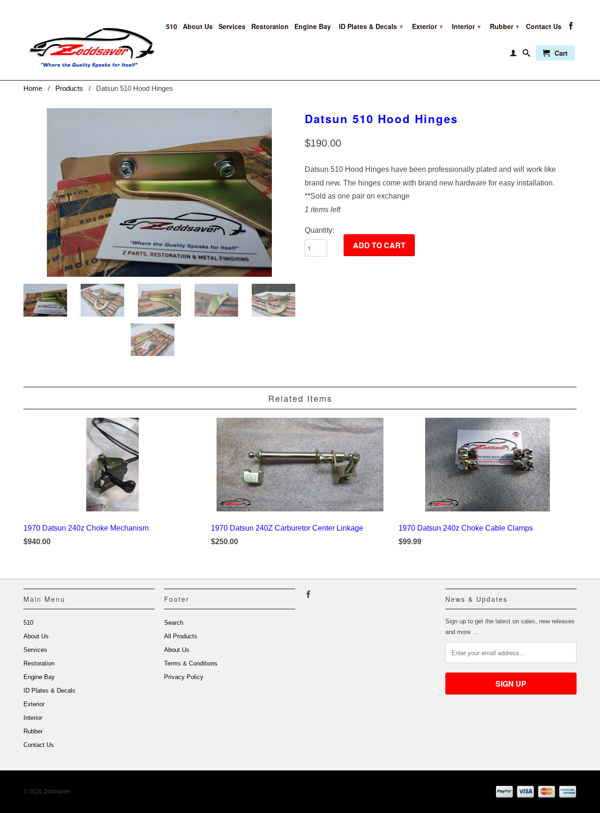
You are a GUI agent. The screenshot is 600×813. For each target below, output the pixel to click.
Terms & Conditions (191, 663)
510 (171, 26)
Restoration (270, 26)
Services (232, 26)
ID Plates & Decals (371, 26)
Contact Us (544, 26)
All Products (180, 636)
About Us (198, 26)
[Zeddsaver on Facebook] (571, 27)
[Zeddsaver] (89, 40)
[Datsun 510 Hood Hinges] (159, 192)
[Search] (526, 54)
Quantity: (319, 230)
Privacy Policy (183, 676)
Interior (466, 26)
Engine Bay (312, 26)
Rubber (504, 26)
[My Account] (513, 54)
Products (69, 88)
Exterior (427, 26)
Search (173, 622)
